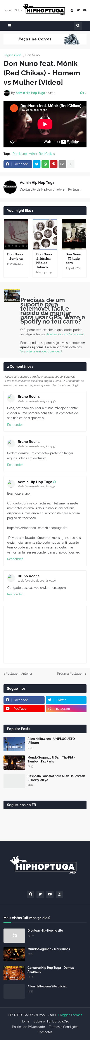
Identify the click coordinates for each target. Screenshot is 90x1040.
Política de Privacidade (28, 1027)
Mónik (33, 154)
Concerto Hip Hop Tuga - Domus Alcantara (51, 969)
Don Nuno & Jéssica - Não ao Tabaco (44, 260)
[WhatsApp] (45, 164)
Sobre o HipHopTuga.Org (51, 1021)
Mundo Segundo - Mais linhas (49, 949)
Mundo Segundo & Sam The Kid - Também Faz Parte (51, 759)
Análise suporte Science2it (65, 334)
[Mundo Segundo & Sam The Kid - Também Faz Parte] (14, 762)
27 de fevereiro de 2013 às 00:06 (37, 580)
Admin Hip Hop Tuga (37, 182)
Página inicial (12, 55)
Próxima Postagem (70, 673)
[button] (9, 26)
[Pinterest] (53, 164)
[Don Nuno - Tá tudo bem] (74, 234)
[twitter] (78, 10)
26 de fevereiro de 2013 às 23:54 (36, 486)
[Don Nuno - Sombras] (16, 234)
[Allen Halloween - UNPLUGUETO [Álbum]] (14, 744)
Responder (15, 424)
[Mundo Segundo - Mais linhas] (14, 954)
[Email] (62, 164)
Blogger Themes (70, 1015)
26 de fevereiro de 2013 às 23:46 (36, 401)
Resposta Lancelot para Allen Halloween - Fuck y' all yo (56, 778)
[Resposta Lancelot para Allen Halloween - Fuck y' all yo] (14, 781)
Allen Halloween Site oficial (47, 986)
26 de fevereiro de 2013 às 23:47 (36, 446)
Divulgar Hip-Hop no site (45, 930)
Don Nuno (32, 55)
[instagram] (59, 894)
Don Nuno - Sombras (15, 256)
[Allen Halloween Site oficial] (14, 991)
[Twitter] (36, 164)
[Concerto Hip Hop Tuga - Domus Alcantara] (14, 973)
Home (7, 10)
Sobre (18, 10)
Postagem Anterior (19, 673)
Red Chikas (47, 154)
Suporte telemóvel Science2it (41, 351)
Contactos (45, 1032)
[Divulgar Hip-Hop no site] (14, 936)
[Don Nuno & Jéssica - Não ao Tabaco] (45, 234)
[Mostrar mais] (70, 164)
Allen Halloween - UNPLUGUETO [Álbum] (51, 741)
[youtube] (85, 10)
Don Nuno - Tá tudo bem (73, 258)
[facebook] (72, 10)
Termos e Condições (63, 1027)
